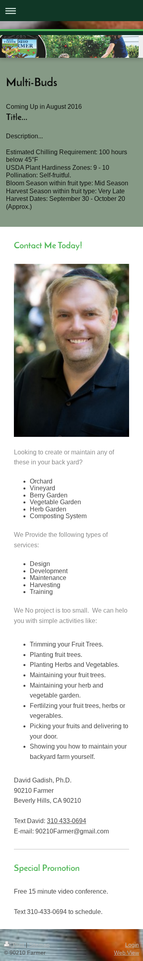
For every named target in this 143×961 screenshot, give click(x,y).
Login (132, 944)
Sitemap (39, 944)
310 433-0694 (66, 821)
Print (18, 944)
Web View (126, 952)
